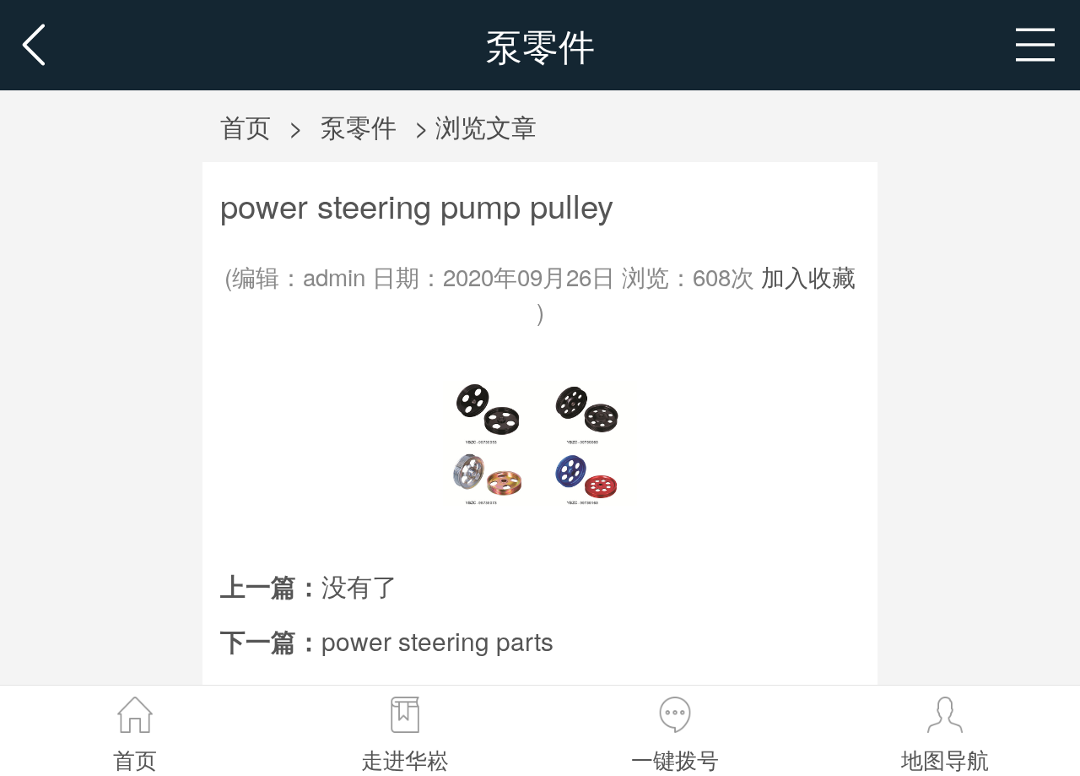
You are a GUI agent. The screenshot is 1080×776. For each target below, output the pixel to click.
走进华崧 (405, 759)
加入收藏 (808, 276)
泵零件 (359, 126)
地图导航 (945, 759)
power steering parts (437, 640)
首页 (245, 126)
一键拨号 (675, 759)
